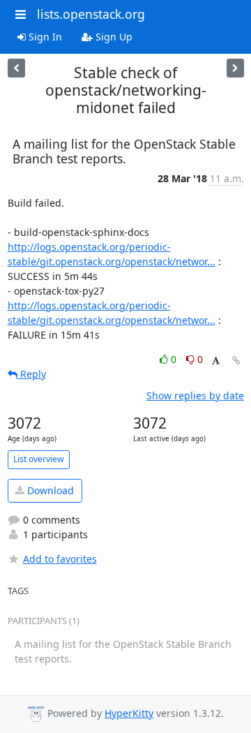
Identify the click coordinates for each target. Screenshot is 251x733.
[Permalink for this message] (236, 360)
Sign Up (112, 36)
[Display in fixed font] (215, 361)
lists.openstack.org (91, 14)
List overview (38, 459)
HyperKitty (129, 713)
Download (49, 490)
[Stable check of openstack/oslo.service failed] (235, 68)
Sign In (44, 36)
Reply (31, 373)
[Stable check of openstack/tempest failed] (16, 68)
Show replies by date (195, 395)
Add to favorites (60, 558)
